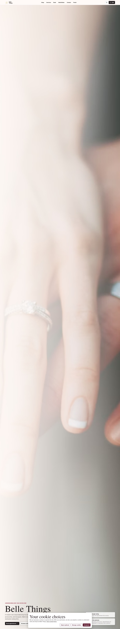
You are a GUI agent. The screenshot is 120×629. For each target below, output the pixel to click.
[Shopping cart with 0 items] (106, 2)
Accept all (86, 625)
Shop (42, 2)
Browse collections (26, 623)
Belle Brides (61, 2)
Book (54, 2)
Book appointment (11, 623)
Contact (69, 2)
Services (48, 2)
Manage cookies (76, 625)
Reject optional (65, 625)
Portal (74, 2)
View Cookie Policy (51, 621)
